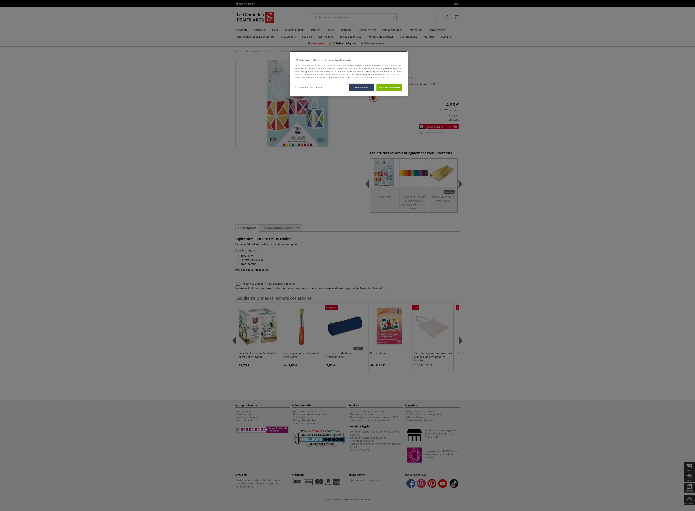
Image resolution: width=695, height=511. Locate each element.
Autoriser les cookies (389, 87)
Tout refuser (361, 87)
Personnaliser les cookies (308, 87)
